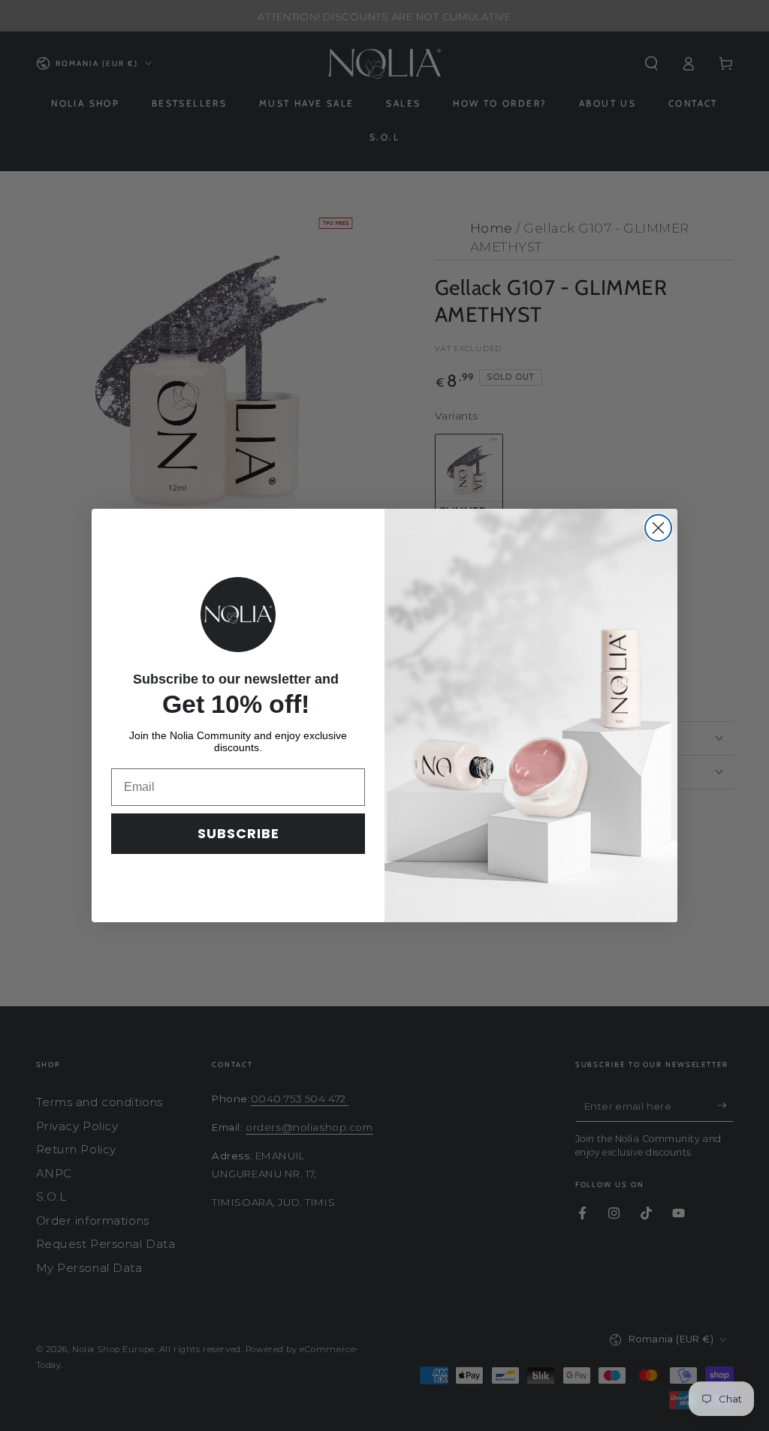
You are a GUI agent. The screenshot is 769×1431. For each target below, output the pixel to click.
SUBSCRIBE (238, 833)
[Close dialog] (658, 528)
